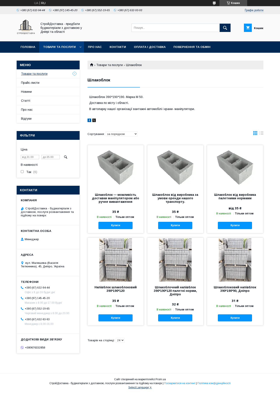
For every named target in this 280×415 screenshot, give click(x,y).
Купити (115, 225)
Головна (28, 47)
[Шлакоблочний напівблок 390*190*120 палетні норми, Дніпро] (175, 260)
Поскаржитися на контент (179, 383)
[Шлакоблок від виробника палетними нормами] (235, 167)
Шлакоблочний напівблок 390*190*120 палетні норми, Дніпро (175, 290)
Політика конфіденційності (214, 383)
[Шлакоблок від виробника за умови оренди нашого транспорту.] (175, 167)
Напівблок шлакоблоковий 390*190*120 (115, 288)
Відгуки (26, 118)
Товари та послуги (59, 47)
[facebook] (89, 121)
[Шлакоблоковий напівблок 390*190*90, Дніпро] (235, 260)
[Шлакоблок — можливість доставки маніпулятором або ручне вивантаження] (116, 167)
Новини (26, 91)
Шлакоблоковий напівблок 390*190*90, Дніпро (235, 288)
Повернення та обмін (191, 47)
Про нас (95, 47)
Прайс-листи (30, 82)
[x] (94, 121)
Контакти (118, 47)
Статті (25, 100)
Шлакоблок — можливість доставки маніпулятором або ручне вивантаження (115, 198)
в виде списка (261, 134)
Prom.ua (161, 379)
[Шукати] (225, 28)
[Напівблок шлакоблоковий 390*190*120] (116, 260)
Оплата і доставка (150, 47)
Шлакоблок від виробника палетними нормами (235, 196)
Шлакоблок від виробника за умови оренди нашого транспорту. (175, 198)
